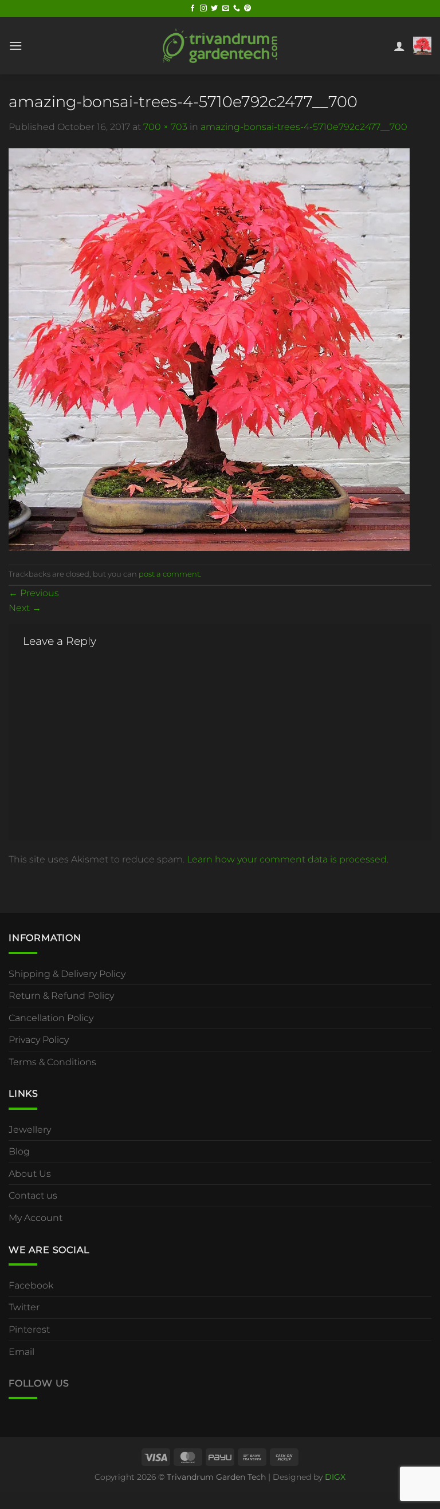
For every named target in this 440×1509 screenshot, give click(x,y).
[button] (15, 45)
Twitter (24, 1307)
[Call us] (236, 9)
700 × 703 (165, 126)
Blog (19, 1151)
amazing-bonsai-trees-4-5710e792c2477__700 (304, 126)
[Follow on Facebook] (192, 9)
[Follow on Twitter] (214, 9)
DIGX (335, 1477)
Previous (34, 593)
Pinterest (29, 1329)
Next (25, 607)
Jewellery (30, 1129)
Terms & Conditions (52, 1062)
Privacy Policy (39, 1039)
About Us (30, 1173)
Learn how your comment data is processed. (287, 859)
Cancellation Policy (51, 1017)
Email (21, 1351)
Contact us (33, 1195)
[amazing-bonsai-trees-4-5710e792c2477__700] (209, 348)
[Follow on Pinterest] (247, 9)
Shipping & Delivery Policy (67, 973)
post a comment (169, 574)
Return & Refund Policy (61, 995)
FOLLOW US (39, 1383)
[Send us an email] (225, 9)
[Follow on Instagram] (203, 9)
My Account (35, 1217)
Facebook (31, 1285)
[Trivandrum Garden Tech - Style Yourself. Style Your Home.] (220, 45)
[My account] (399, 45)
